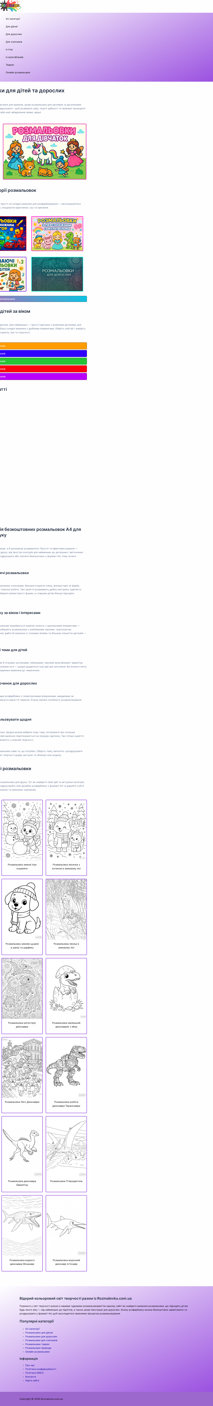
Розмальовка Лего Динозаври (22, 1101)
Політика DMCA (34, 1372)
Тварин (10, 64)
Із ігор (9, 49)
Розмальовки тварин (37, 1344)
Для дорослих (14, 34)
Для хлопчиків (14, 41)
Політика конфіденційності (40, 1369)
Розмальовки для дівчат (39, 1332)
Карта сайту (32, 1380)
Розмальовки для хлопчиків (41, 1340)
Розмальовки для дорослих (41, 1336)
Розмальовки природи (38, 1347)
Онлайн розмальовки (18, 72)
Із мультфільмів (14, 57)
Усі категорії (13, 18)
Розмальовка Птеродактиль (66, 1181)
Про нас (30, 1365)
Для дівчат (12, 26)
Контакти (30, 1376)
